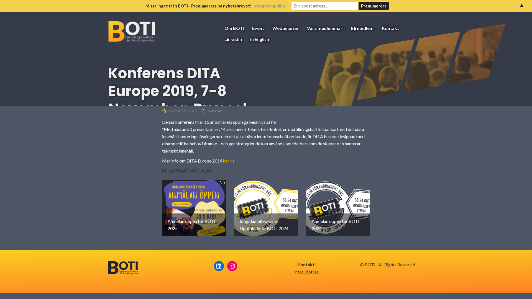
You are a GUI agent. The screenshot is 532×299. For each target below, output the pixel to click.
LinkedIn (233, 39)
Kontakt (390, 28)
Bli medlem (362, 28)
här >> (229, 160)
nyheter (215, 111)
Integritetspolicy (269, 5)
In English (259, 39)
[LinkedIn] (219, 266)
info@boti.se (306, 271)
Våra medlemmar (324, 28)
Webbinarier (285, 28)
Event (258, 28)
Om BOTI (234, 28)
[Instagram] (232, 266)
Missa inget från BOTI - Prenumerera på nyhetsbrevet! (215, 5)
